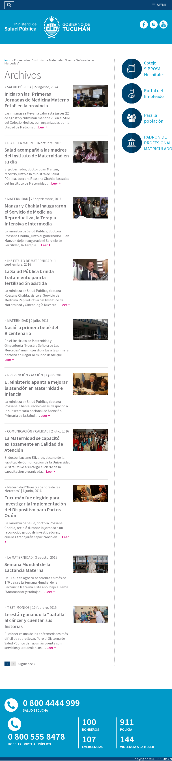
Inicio (7, 60)
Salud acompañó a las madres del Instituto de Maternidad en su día (36, 156)
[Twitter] (154, 24)
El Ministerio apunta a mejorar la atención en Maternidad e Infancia (36, 388)
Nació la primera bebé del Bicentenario (31, 330)
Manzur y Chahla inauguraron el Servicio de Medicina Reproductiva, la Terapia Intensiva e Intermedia (35, 215)
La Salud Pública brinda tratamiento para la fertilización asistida (29, 277)
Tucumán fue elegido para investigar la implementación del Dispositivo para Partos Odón (35, 506)
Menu (162, 5)
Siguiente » (26, 664)
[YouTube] (163, 24)
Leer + (43, 127)
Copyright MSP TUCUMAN (152, 759)
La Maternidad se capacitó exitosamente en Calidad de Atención (33, 444)
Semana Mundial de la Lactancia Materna (27, 567)
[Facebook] (144, 24)
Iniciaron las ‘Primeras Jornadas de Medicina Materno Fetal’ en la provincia (36, 100)
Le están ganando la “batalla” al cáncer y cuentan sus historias (35, 620)
